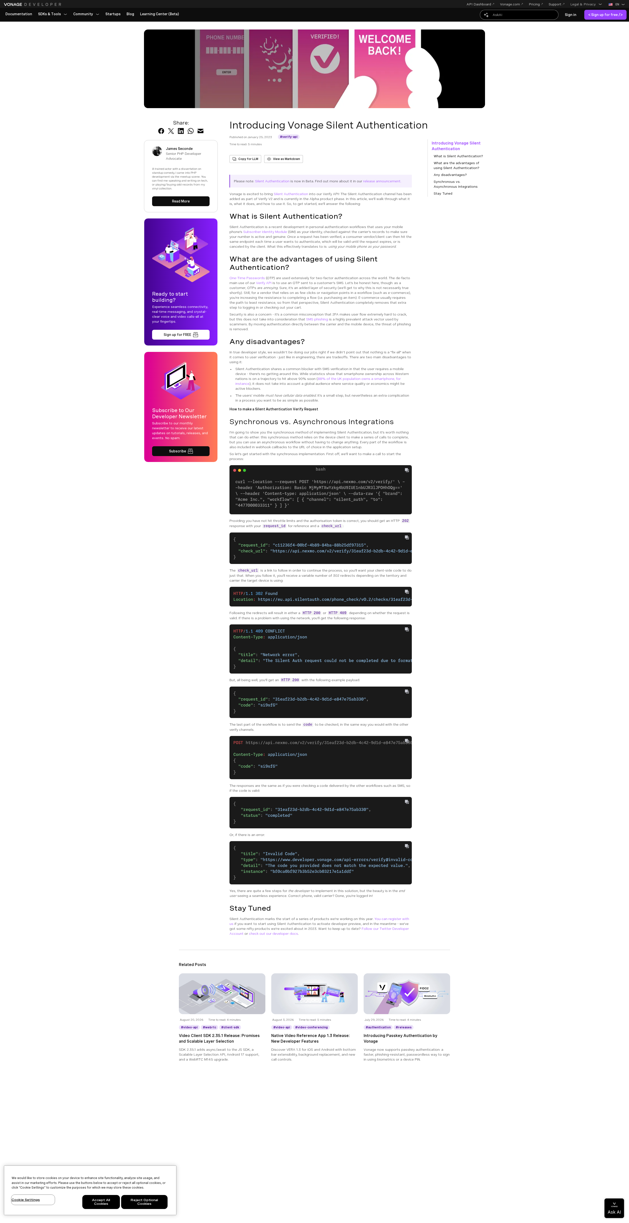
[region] (90, 1190)
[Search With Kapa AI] (519, 15)
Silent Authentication (272, 181)
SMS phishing (317, 319)
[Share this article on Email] (200, 131)
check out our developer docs (273, 933)
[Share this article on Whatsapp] (191, 131)
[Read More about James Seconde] (181, 201)
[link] (18, 14)
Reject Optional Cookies (144, 1202)
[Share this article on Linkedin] (181, 131)
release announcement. (382, 181)
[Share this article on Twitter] (171, 131)
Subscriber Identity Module (265, 232)
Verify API (264, 283)
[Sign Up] (181, 335)
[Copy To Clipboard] (407, 470)
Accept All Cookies (101, 1202)
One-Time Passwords (247, 278)
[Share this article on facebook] (161, 131)
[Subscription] (181, 451)
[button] (586, 4)
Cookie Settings (26, 1200)
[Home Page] (33, 4)
